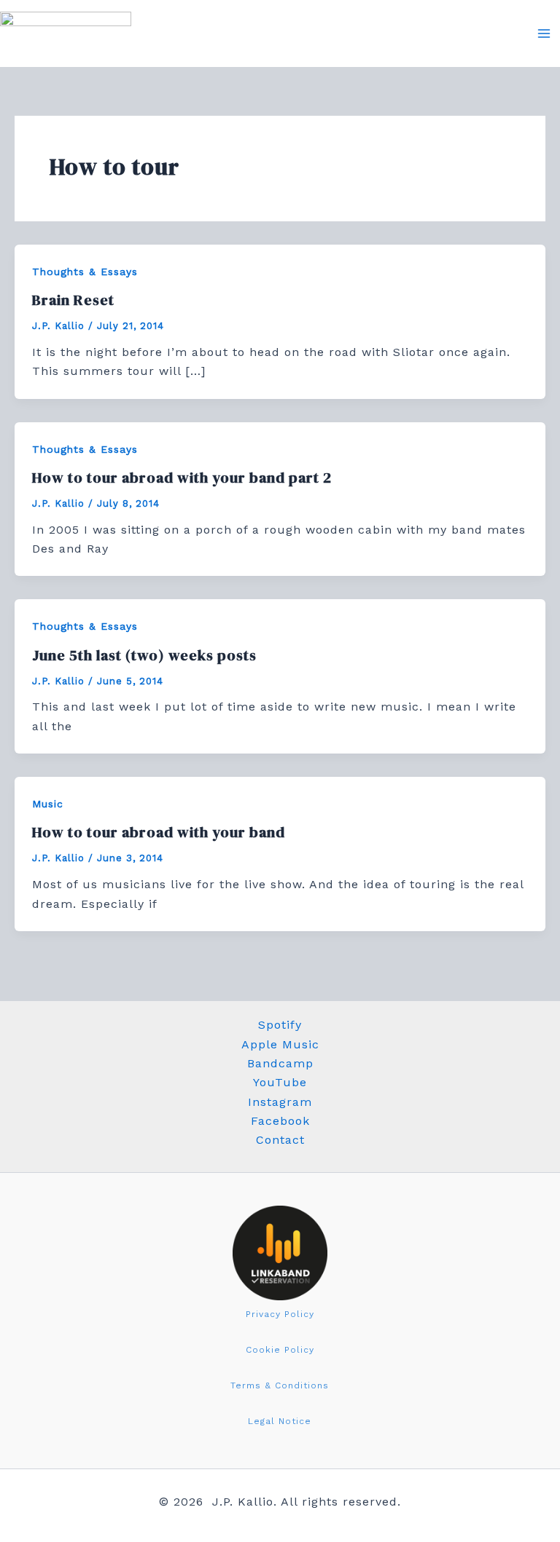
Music (47, 804)
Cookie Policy (280, 1350)
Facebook (280, 1121)
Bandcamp (280, 1063)
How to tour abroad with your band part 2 (182, 477)
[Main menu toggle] (544, 33)
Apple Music (280, 1044)
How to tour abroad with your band (158, 832)
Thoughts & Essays (85, 271)
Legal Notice (279, 1421)
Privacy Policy (280, 1314)
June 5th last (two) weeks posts (144, 655)
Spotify (280, 1025)
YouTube (280, 1082)
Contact (280, 1140)
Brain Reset (73, 300)
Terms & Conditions (279, 1385)
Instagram (280, 1102)
